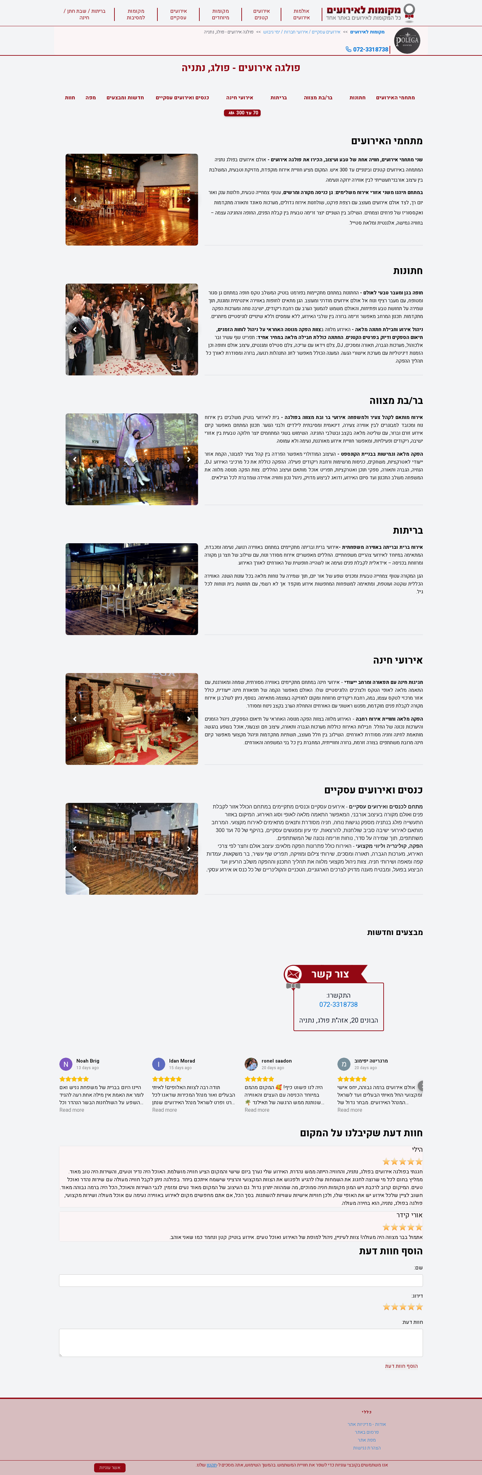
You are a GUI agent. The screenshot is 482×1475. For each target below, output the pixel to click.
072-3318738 (370, 49)
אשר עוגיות (109, 1467)
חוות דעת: (412, 1322)
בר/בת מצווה (318, 98)
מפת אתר (367, 1440)
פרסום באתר (367, 1432)
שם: (418, 1268)
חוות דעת (64, 98)
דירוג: (417, 1296)
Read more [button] (71, 1110)
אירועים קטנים (261, 14)
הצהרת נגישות (367, 1448)
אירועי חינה (239, 98)
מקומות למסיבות (136, 14)
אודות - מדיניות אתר (367, 1424)
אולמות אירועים (301, 14)
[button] (59, 1086)
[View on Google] (65, 1064)
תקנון (212, 1465)
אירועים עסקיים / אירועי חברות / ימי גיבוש (301, 32)
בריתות (279, 98)
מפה (91, 98)
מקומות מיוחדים (220, 14)
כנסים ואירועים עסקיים (182, 98)
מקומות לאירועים (367, 32)
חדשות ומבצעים (125, 98)
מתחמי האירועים (395, 98)
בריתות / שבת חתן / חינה (85, 14)
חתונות (358, 98)
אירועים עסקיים (178, 14)
